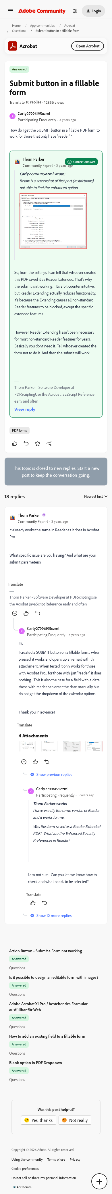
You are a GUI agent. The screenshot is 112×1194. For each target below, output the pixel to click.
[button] (10, 12)
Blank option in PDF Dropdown (35, 1062)
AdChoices (24, 1187)
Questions (19, 30)
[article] (56, 565)
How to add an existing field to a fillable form (47, 1036)
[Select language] (75, 11)
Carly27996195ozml (34, 113)
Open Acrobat (87, 45)
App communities (42, 25)
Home (16, 25)
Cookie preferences (25, 1168)
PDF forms (19, 430)
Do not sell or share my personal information (43, 1178)
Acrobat (69, 25)
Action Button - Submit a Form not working (45, 950)
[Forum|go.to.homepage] (42, 11)
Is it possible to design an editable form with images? (53, 977)
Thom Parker (34, 159)
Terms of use (56, 1159)
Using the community (27, 1159)
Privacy (75, 1159)
